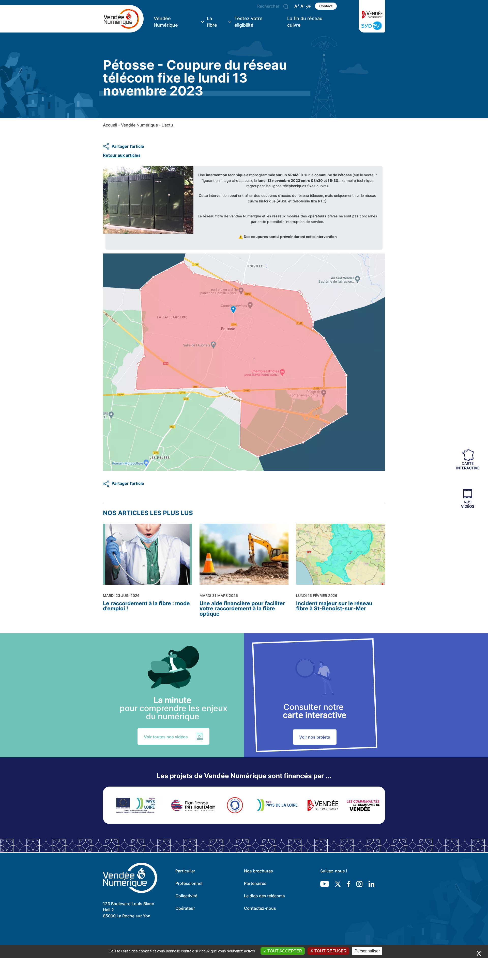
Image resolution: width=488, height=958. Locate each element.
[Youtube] (324, 883)
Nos (467, 504)
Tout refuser (330, 951)
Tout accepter (284, 951)
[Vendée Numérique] (123, 19)
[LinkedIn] (371, 883)
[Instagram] (359, 883)
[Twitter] (338, 883)
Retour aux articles (122, 155)
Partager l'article (128, 146)
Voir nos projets (314, 737)
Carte (467, 465)
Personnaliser (367, 951)
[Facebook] (348, 883)
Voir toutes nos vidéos (166, 736)
